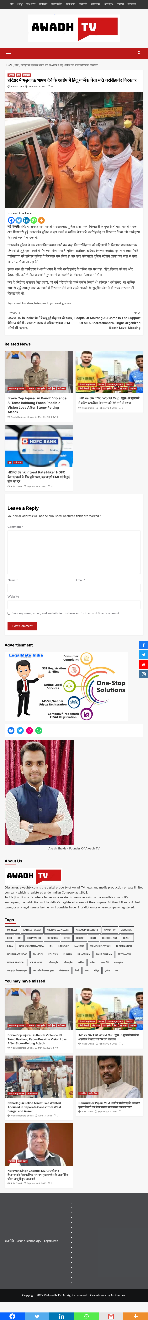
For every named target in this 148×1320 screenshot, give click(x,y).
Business (32, 1093)
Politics (53, 954)
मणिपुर (96, 971)
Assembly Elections (87, 930)
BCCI (9, 938)
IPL (51, 946)
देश (11, 4)
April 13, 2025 (45, 1115)
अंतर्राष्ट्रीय (68, 962)
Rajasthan (83, 954)
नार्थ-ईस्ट (30, 4)
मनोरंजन (43, 4)
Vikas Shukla (88, 408)
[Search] (139, 53)
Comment (15, 526)
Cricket (80, 938)
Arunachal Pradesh (58, 930)
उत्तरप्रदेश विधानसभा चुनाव (17, 971)
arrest (17, 303)
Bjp (19, 938)
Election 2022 (109, 938)
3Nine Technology (29, 1240)
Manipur (79, 946)
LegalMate (51, 1240)
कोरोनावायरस (64, 971)
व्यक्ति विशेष (93, 1093)
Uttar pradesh (15, 962)
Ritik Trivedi (16, 486)
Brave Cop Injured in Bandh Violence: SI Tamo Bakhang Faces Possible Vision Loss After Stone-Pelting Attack (37, 1039)
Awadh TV (110, 930)
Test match (124, 954)
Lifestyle (109, 4)
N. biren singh (124, 946)
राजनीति (83, 4)
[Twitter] (18, 220)
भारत (86, 971)
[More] (41, 220)
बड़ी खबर (95, 4)
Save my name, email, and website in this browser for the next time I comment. (66, 613)
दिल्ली (77, 971)
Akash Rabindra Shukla (22, 417)
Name (13, 580)
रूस (116, 971)
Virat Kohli (36, 962)
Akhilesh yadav (32, 930)
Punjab (67, 954)
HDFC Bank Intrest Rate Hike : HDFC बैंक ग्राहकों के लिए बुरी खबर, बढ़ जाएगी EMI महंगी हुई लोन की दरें (39, 476)
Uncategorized (115, 384)
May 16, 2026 (45, 417)
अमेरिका (81, 962)
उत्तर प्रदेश (56, 4)
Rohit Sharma (104, 954)
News (101, 384)
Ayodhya (126, 930)
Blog (20, 4)
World (129, 384)
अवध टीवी (104, 962)
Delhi (93, 938)
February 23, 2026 (108, 408)
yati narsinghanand (61, 303)
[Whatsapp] (33, 220)
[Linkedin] (26, 220)
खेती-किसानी (84, 388)
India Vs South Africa (31, 946)
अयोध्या (92, 962)
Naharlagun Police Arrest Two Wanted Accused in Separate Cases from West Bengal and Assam (34, 1107)
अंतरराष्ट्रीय (53, 962)
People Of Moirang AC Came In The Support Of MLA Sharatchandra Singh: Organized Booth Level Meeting (107, 320)
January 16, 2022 (37, 86)
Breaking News (16, 388)
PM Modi (38, 954)
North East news (17, 954)
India (10, 946)
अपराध (11, 75)
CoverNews (98, 1295)
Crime (31, 388)
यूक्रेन (107, 971)
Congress (52, 938)
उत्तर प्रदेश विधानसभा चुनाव (43, 971)
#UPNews (12, 930)
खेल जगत (70, 4)
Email (80, 580)
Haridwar (27, 303)
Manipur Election (100, 946)
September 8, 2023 (36, 486)
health (127, 938)
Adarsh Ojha (17, 86)
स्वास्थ (120, 4)
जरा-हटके (41, 388)
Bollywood (34, 938)
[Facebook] (11, 220)
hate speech (41, 303)
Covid (66, 938)
